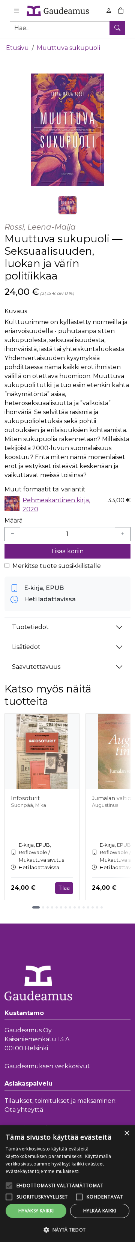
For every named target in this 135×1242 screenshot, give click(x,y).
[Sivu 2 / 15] (43, 907)
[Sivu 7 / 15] (65, 907)
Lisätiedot (26, 646)
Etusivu (17, 47)
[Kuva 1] (67, 205)
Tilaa (64, 888)
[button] (67, 1229)
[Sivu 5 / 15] (57, 907)
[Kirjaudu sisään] (109, 10)
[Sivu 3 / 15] (47, 907)
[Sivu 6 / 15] (61, 907)
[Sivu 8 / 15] (70, 907)
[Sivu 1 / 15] (36, 907)
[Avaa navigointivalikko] (16, 11)
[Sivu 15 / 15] (101, 907)
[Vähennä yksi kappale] (12, 534)
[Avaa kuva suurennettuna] (67, 130)
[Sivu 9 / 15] (75, 907)
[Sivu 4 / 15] (52, 907)
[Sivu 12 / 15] (88, 907)
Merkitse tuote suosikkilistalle (56, 565)
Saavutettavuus (36, 666)
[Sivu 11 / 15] (83, 907)
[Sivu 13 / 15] (93, 907)
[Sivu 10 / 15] (79, 907)
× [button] (126, 1133)
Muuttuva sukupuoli (68, 47)
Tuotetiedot (30, 627)
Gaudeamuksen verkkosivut (47, 1066)
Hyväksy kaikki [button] (36, 1210)
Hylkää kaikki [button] (99, 1210)
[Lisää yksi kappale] (122, 534)
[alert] (67, 1183)
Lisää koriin (68, 551)
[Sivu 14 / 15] (97, 907)
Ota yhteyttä (23, 1109)
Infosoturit (25, 798)
